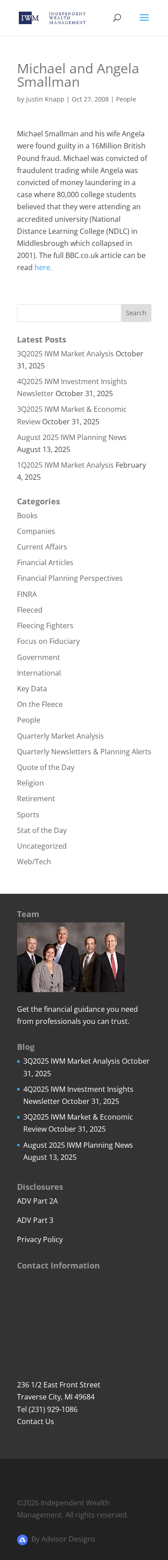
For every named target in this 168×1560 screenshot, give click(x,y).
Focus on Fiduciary (48, 641)
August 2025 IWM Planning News (72, 437)
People (126, 99)
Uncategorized (42, 846)
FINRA (27, 594)
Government (38, 657)
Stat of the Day (42, 830)
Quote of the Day (45, 767)
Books (27, 515)
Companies (36, 531)
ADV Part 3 (35, 1220)
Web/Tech (34, 862)
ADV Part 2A (37, 1201)
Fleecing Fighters (45, 625)
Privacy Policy (40, 1239)
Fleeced (30, 610)
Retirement (36, 798)
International (39, 673)
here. (43, 267)
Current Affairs (42, 547)
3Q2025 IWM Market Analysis (65, 354)
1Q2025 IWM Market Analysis (65, 465)
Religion (30, 783)
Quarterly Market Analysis (60, 736)
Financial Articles (45, 562)
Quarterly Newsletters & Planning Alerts (84, 752)
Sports (28, 815)
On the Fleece (40, 704)
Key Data (32, 688)
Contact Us (35, 1421)
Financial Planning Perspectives (70, 578)
